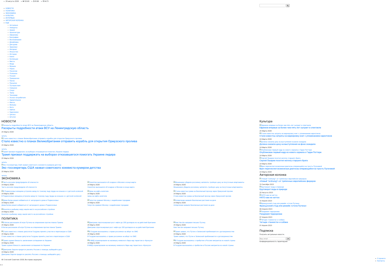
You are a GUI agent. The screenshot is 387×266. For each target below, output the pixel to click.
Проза (12, 81)
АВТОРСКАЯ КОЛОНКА (15, 20)
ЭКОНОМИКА (11, 13)
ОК (288, 239)
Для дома (13, 44)
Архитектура (15, 32)
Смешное (13, 88)
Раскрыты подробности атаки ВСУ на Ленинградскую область (45, 128)
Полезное (13, 73)
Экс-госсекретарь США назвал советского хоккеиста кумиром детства (51, 167)
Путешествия (15, 85)
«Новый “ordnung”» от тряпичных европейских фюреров (288, 181)
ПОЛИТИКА (10, 11)
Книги (12, 57)
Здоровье (13, 47)
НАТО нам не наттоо (269, 197)
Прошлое (13, 83)
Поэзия (12, 76)
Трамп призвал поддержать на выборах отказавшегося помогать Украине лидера (58, 154)
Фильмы (13, 105)
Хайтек (12, 110)
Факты (12, 102)
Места (12, 61)
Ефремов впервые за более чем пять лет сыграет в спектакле (290, 127)
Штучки (13, 117)
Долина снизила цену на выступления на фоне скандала (287, 144)
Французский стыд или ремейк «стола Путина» (283, 206)
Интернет (13, 49)
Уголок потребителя (18, 98)
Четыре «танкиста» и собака (274, 222)
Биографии (14, 37)
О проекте (381, 258)
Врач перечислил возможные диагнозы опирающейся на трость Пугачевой (297, 168)
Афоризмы (14, 35)
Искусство (14, 52)
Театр (12, 93)
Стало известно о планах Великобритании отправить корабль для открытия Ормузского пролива (69, 141)
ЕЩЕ (7, 23)
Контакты (381, 261)
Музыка (13, 66)
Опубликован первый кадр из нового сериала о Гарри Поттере (290, 152)
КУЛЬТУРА (10, 15)
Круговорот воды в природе (273, 189)
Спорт (12, 90)
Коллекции (14, 59)
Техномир (13, 95)
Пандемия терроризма (271, 214)
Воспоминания (15, 40)
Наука (12, 69)
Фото (12, 107)
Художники (14, 112)
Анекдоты (13, 28)
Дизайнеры (14, 42)
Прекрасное (14, 78)
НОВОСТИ (10, 8)
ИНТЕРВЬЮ (10, 18)
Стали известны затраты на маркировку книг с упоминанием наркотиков (296, 136)
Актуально (14, 25)
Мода (12, 64)
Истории (13, 54)
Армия (12, 30)
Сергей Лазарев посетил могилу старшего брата (284, 160)
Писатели (13, 71)
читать (4, 136)
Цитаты (13, 114)
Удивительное (15, 100)
